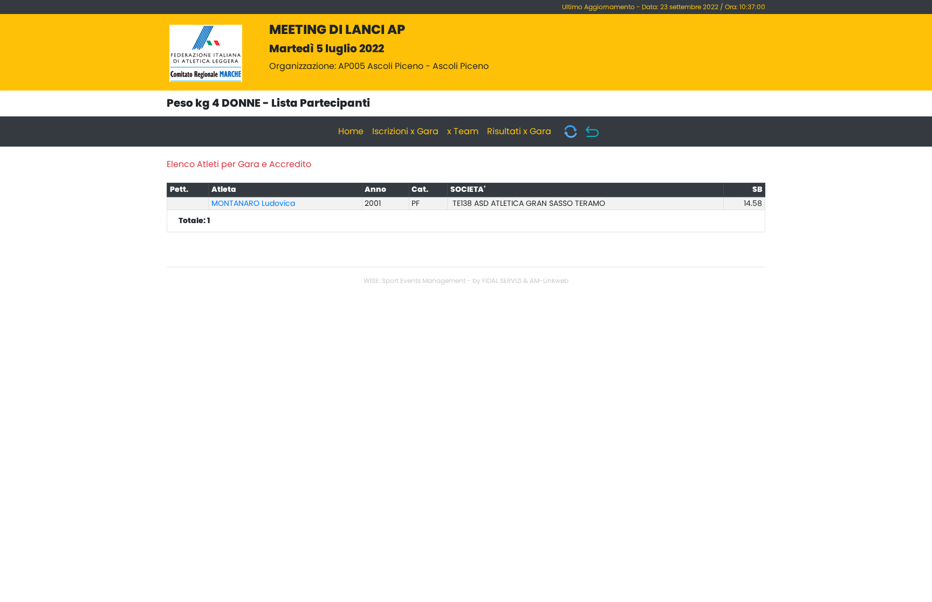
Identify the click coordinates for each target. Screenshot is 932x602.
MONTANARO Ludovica (253, 203)
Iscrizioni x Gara (405, 131)
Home (351, 131)
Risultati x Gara (519, 131)
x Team (462, 131)
